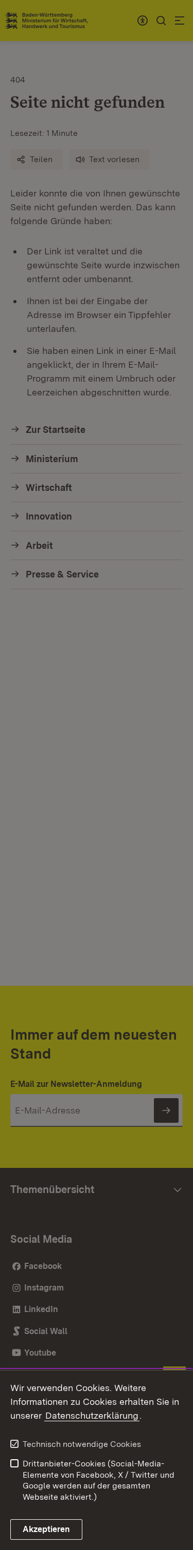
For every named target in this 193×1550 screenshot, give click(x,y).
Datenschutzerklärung (91, 1415)
